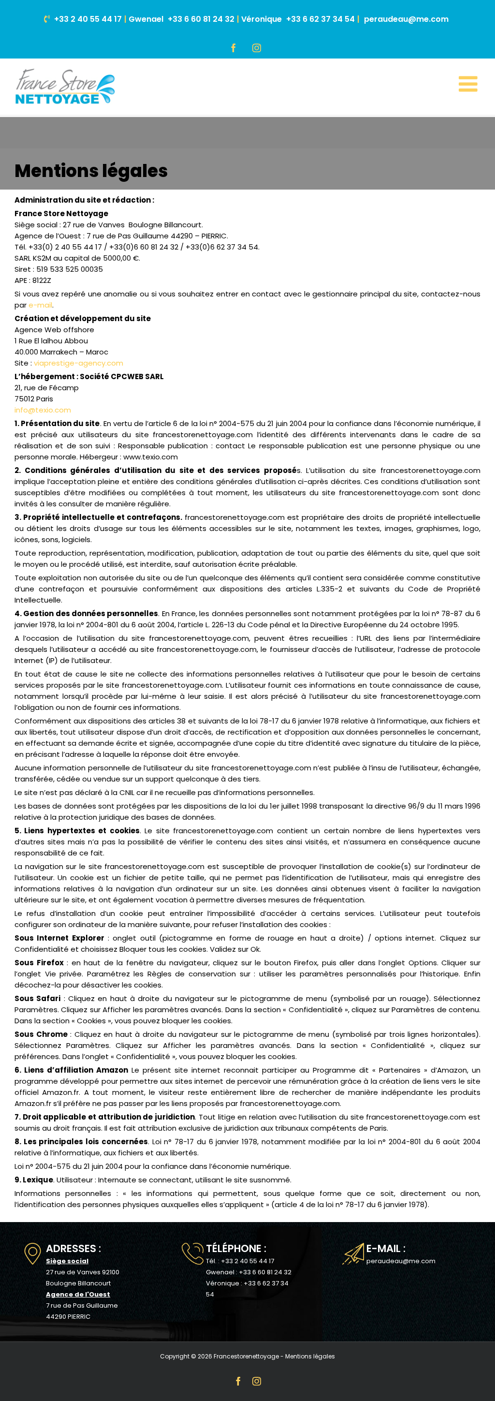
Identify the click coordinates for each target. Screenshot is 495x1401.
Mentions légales (310, 1356)
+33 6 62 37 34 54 (320, 19)
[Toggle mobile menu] (469, 84)
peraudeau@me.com (406, 19)
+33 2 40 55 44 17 (88, 19)
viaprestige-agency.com (78, 363)
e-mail (40, 305)
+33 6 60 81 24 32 (201, 19)
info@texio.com (43, 410)
